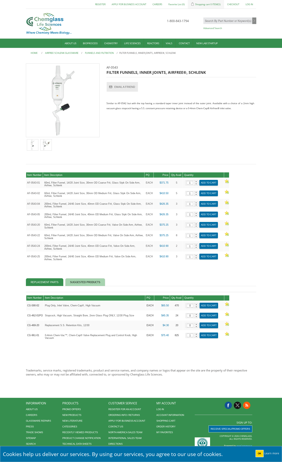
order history (166, 426)
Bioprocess (90, 43)
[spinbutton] (189, 182)
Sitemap (31, 438)
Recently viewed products (80, 432)
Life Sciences (132, 43)
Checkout (233, 4)
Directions (115, 444)
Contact (184, 43)
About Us (70, 43)
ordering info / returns (124, 415)
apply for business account (129, 4)
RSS (246, 405)
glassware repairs (38, 421)
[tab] (44, 282)
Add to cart (208, 182)
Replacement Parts (45, 282)
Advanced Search (212, 28)
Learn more (271, 453)
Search (254, 20)
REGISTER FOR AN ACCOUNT (124, 409)
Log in (249, 4)
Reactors (153, 43)
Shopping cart (165, 421)
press (30, 426)
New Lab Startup (207, 43)
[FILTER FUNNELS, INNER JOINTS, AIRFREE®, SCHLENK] (32, 145)
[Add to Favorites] (226, 182)
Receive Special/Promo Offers (230, 429)
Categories (69, 426)
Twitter (237, 405)
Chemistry (111, 43)
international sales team (125, 438)
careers (157, 4)
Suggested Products (85, 282)
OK (259, 453)
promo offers (71, 409)
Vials (169, 43)
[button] (196, 182)
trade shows (34, 432)
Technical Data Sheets (77, 444)
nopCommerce (244, 445)
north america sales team (125, 432)
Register (100, 4)
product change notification (81, 438)
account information (170, 415)
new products (71, 415)
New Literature (72, 421)
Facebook (228, 405)
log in (160, 409)
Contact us (115, 426)
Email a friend (124, 86)
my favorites (164, 432)
